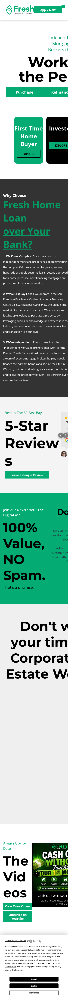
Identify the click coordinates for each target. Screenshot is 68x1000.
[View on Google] (64, 454)
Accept (34, 979)
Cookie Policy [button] (10, 967)
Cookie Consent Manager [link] (15, 941)
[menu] (63, 6)
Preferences (34, 993)
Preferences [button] (17, 970)
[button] (60, 435)
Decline (34, 986)
